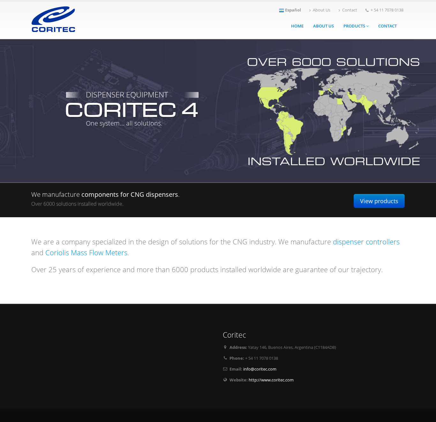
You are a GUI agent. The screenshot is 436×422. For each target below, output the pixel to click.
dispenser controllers (366, 242)
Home (297, 26)
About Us (321, 10)
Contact (349, 10)
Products (354, 26)
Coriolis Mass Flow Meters (86, 252)
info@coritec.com (259, 369)
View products (379, 201)
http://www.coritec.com (271, 380)
